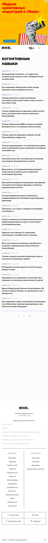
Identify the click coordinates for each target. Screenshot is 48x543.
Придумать (12, 484)
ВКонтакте (14, 515)
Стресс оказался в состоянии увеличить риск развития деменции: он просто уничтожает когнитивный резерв (22, 222)
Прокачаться (12, 473)
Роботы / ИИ (12, 465)
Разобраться (12, 487)
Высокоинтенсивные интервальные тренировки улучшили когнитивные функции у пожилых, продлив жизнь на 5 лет (23, 185)
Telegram (36, 521)
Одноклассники (14, 521)
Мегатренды (12, 480)
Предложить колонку (35, 469)
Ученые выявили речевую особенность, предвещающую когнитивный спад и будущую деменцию (23, 198)
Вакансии (36, 465)
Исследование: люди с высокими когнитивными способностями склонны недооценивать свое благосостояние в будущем (23, 304)
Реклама (35, 462)
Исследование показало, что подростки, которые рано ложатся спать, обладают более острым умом (22, 76)
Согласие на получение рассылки (16, 443)
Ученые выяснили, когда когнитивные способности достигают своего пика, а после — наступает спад (23, 100)
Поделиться (12, 502)
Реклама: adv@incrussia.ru (24, 413)
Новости (6, 71)
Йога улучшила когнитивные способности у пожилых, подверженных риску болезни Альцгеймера (22, 245)
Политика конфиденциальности (15, 436)
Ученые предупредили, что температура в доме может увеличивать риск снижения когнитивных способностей (24, 148)
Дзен (36, 515)
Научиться (12, 506)
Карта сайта (7, 424)
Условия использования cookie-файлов (18, 440)
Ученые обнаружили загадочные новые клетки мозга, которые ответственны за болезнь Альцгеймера (23, 113)
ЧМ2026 (12, 469)
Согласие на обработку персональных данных (21, 432)
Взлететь (12, 491)
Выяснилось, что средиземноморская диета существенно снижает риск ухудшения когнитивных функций (22, 172)
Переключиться (12, 495)
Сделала (12, 462)
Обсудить (12, 458)
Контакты (36, 458)
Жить (12, 498)
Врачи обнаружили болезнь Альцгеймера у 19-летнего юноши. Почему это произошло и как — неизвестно (23, 291)
